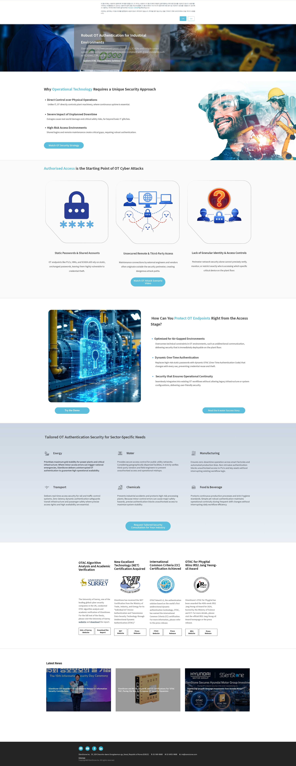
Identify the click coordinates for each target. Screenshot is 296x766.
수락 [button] (183, 19)
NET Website (120, 632)
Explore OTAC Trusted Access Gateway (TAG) (104, 60)
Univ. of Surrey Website (86, 631)
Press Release (137, 632)
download (95, 621)
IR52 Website (191, 632)
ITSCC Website (156, 632)
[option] (148, 40)
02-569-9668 (158, 754)
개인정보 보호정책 (133, 8)
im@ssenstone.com (189, 754)
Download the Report (103, 631)
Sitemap (82, 758)
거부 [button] (191, 19)
